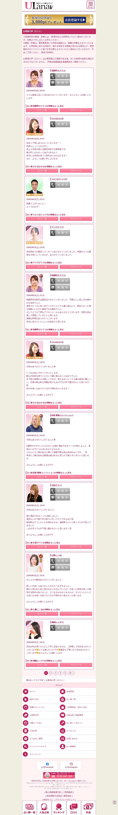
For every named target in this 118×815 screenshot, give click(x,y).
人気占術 (33, 731)
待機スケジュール (37, 707)
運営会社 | (68, 796)
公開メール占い (36, 723)
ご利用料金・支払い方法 (76, 707)
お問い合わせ (72, 739)
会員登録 (70, 691)
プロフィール (75, 110)
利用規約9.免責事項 (62, 62)
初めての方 (34, 699)
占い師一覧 (71, 699)
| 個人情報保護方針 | (53, 792)
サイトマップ (35, 754)
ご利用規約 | (68, 792)
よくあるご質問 (36, 739)
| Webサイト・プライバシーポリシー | (59, 800)
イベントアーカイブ (38, 746)
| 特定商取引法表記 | (54, 796)
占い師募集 (71, 746)
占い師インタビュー (74, 723)
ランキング (71, 731)
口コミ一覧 (42, 110)
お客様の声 (34, 715)
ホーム (32, 691)
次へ (71, 673)
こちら (72, 781)
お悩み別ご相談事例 (74, 715)
